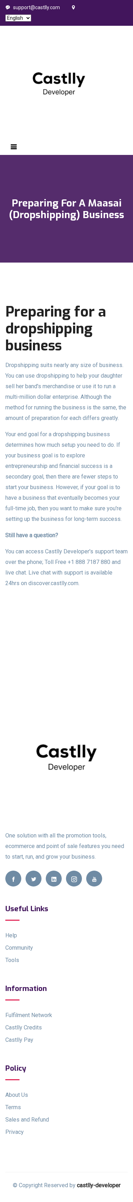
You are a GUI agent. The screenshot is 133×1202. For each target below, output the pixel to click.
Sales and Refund (27, 1119)
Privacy (14, 1132)
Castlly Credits (23, 1027)
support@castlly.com (36, 7)
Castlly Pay (19, 1039)
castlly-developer (99, 1185)
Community (19, 947)
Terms (13, 1107)
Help (11, 935)
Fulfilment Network (28, 1015)
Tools (12, 960)
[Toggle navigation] (14, 147)
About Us (16, 1095)
